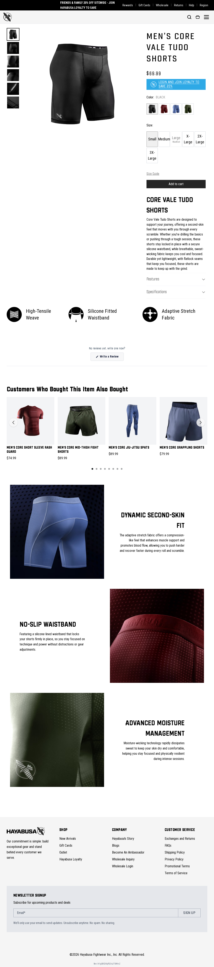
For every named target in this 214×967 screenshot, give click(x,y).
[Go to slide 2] (96, 469)
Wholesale (162, 5)
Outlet (63, 852)
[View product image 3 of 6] (13, 61)
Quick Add (30, 438)
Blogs (115, 845)
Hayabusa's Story (123, 839)
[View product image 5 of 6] (13, 88)
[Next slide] (200, 422)
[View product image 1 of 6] (13, 34)
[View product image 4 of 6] (13, 75)
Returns (178, 5)
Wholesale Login (122, 866)
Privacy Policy (174, 859)
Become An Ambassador (128, 852)
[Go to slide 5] (109, 469)
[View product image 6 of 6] (13, 102)
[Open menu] (206, 17)
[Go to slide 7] (117, 469)
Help (191, 5)
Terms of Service (176, 873)
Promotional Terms (177, 866)
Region (204, 5)
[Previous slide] (13, 422)
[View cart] (197, 17)
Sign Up (189, 913)
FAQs (168, 845)
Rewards (127, 5)
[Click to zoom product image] (82, 84)
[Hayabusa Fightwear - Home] (7, 17)
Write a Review (111, 358)
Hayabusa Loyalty (70, 859)
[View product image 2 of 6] (13, 48)
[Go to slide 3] (101, 469)
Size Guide (152, 174)
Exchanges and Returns (180, 839)
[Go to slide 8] (121, 469)
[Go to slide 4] (105, 469)
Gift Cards (144, 5)
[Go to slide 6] (113, 469)
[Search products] (189, 17)
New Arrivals (67, 839)
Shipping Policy (175, 852)
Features (152, 279)
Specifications (156, 292)
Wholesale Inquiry (123, 859)
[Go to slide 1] (92, 469)
